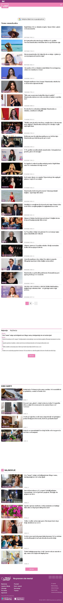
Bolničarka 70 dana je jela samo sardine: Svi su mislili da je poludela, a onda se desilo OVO (42, 390)
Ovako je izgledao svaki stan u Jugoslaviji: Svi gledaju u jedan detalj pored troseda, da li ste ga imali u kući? (41, 418)
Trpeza (16, 590)
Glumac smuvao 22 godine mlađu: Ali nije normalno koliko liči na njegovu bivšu (41, 246)
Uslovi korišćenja (56, 592)
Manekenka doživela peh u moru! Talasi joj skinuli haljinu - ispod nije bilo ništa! (41, 192)
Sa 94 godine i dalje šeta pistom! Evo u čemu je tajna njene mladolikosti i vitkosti (41, 233)
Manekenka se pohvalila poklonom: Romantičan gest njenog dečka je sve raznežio (41, 274)
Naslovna (4, 584)
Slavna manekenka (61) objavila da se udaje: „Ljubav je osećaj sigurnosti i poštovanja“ (42, 55)
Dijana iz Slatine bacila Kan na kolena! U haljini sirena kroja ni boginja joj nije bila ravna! (42, 219)
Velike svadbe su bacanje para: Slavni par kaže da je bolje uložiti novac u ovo (21, 346)
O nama (53, 583)
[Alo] (3, 1)
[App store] (19, 599)
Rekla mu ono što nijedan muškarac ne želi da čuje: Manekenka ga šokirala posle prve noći (41, 137)
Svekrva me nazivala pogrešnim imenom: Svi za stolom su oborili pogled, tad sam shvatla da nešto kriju (29, 350)
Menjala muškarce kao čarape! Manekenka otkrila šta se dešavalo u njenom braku (42, 82)
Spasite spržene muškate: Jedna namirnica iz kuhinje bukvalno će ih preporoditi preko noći (25, 343)
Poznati (16, 584)
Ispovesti (4, 593)
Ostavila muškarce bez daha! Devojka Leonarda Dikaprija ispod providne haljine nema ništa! (40, 260)
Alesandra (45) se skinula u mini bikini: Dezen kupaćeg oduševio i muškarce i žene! (42, 69)
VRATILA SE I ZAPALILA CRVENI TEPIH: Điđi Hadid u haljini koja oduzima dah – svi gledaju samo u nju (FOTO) (41, 288)
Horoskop (17, 588)
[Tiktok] (60, 577)
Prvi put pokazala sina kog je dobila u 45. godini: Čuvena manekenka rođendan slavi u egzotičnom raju (42, 41)
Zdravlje (3, 588)
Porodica (4, 590)
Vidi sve (31, 355)
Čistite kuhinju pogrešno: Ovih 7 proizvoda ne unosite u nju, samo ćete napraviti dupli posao (42, 552)
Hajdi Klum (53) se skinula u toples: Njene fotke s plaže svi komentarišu (42, 28)
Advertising (54, 588)
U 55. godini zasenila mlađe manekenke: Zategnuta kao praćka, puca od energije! (42, 151)
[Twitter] (56, 577)
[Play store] (6, 599)
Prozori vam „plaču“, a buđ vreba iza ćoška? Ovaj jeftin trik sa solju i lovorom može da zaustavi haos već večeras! (41, 405)
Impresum (54, 590)
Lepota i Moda (5, 586)
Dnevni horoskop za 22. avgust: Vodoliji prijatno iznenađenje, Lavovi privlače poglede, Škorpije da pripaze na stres (31, 339)
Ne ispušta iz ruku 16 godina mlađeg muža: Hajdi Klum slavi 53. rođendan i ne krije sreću (42, 164)
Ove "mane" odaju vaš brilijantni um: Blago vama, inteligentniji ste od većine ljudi (27, 335)
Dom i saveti (18, 586)
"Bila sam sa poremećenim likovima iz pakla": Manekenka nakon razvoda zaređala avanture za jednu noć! (42, 97)
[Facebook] (50, 577)
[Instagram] (53, 577)
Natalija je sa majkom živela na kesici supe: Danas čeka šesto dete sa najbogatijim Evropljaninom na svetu (42, 205)
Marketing (54, 586)
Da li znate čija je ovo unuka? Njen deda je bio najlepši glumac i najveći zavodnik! (42, 178)
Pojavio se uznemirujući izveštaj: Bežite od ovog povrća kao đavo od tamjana (42, 431)
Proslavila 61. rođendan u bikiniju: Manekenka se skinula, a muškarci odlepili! (40, 110)
